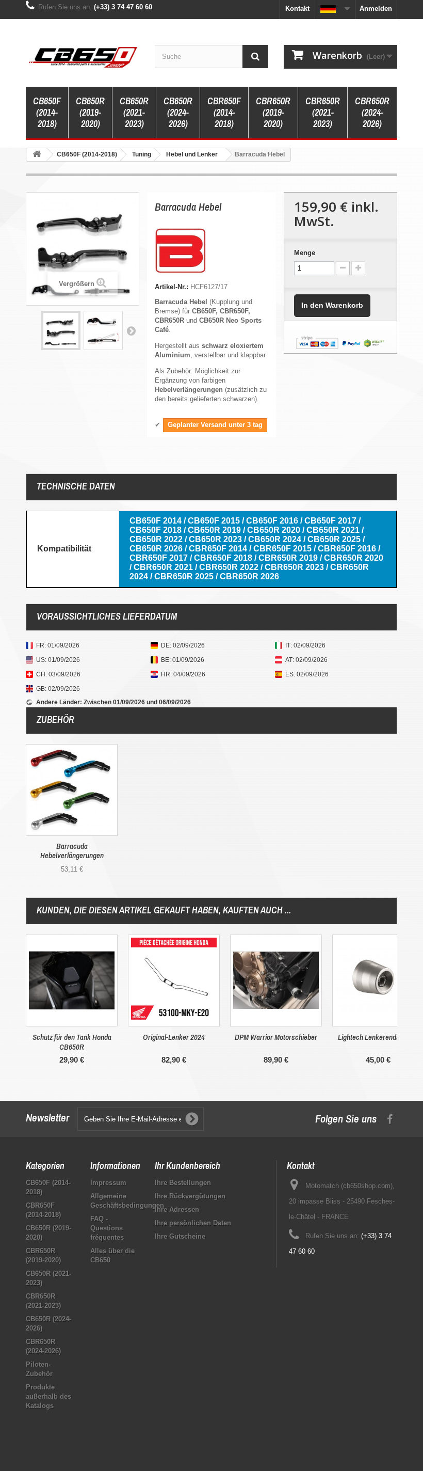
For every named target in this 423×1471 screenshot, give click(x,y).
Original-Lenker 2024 (174, 1037)
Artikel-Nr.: (171, 287)
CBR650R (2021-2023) (322, 112)
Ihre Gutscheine (180, 1236)
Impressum (108, 1183)
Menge (304, 253)
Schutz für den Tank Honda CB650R (71, 1042)
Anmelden (376, 8)
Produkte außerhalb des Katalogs (48, 1396)
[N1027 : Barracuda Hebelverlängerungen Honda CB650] (72, 790)
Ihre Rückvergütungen (190, 1196)
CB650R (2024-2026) (178, 112)
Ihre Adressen (177, 1209)
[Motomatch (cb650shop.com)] (82, 57)
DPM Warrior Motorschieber (276, 1037)
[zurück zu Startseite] (36, 154)
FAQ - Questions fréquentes (107, 1228)
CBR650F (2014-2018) (224, 112)
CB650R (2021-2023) (134, 112)
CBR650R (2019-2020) (273, 112)
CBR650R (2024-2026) (372, 112)
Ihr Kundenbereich (187, 1165)
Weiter (131, 330)
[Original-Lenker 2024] (174, 980)
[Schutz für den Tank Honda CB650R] (72, 980)
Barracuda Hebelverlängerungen (72, 851)
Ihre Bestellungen (183, 1183)
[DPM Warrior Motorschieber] (276, 980)
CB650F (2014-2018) (47, 112)
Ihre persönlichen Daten (193, 1223)
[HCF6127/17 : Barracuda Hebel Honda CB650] (61, 330)
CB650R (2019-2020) (90, 112)
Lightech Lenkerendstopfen (378, 1037)
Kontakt (297, 8)
